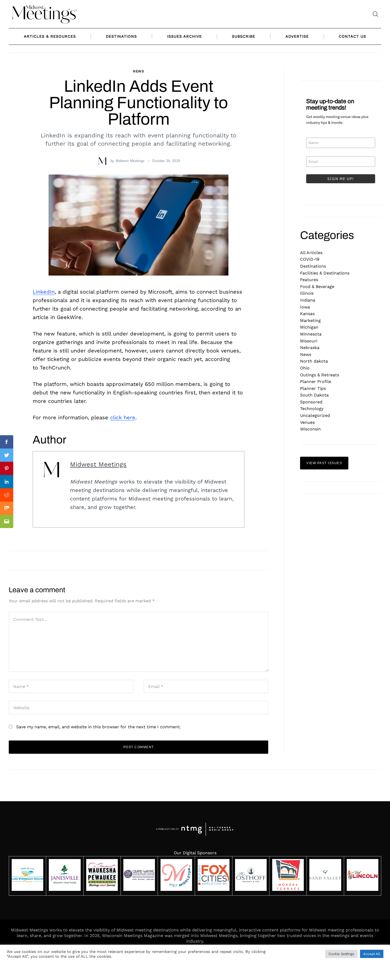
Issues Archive (184, 36)
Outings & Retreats (319, 374)
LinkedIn (44, 292)
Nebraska (309, 347)
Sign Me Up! (340, 178)
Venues (307, 422)
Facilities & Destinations (324, 273)
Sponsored (311, 401)
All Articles (311, 252)
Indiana (307, 300)
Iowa (305, 307)
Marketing (310, 320)
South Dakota (314, 395)
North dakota (314, 361)
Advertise (297, 36)
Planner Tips (313, 388)
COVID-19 (309, 259)
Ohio (305, 368)
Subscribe (243, 36)
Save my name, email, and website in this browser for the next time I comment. (98, 726)
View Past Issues (324, 463)
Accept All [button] (371, 954)
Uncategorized (315, 415)
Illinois (307, 293)
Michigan (309, 327)
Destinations (121, 36)
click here (122, 417)
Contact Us (352, 36)
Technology (311, 408)
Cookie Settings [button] (341, 954)
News (138, 71)
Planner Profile (315, 381)
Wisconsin (310, 429)
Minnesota (311, 334)
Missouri (308, 340)
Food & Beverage (317, 286)
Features (309, 279)
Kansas (307, 313)
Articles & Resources (50, 36)
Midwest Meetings (130, 161)
